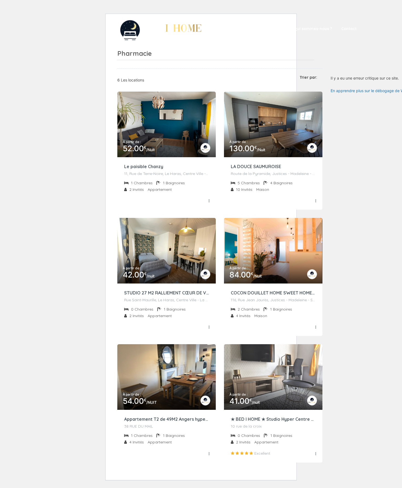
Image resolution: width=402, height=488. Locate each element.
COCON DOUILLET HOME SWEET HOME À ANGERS (273, 293)
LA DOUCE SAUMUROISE (256, 166)
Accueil (224, 28)
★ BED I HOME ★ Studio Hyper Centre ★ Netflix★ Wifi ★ (273, 419)
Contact (349, 28)
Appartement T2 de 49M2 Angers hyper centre (166, 419)
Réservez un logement (262, 28)
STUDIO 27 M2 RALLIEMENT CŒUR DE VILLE (166, 293)
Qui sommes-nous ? (313, 28)
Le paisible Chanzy (143, 166)
